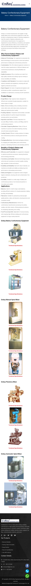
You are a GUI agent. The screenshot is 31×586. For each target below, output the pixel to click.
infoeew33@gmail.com (9, 567)
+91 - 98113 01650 (7, 564)
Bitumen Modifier (6, 542)
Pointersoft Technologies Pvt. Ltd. (20, 583)
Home (6, 15)
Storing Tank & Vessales (8, 544)
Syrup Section (5, 547)
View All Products (6, 552)
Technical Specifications (15, 245)
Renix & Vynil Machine (7, 550)
